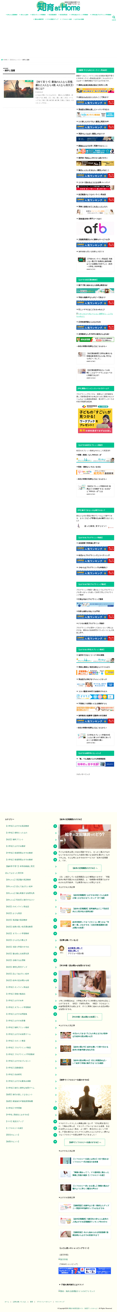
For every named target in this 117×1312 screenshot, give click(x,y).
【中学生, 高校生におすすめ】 (17, 1115)
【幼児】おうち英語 (13, 913)
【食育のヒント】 (12, 1141)
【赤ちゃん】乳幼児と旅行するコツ (20, 900)
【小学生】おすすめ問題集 (16, 1014)
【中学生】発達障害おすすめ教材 (19, 853)
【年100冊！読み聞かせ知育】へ (84, 1017)
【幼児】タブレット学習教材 (17, 933)
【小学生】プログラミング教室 (18, 1047)
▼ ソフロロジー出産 (66, 19)
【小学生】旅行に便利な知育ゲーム (20, 1088)
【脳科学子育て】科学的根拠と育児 (20, 866)
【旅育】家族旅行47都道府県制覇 (19, 1101)
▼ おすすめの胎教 (78, 19)
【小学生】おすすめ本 (14, 1000)
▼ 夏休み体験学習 (38, 19)
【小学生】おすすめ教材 (15, 846)
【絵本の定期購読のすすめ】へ (84, 868)
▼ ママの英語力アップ (51, 19)
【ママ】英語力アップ (14, 1121)
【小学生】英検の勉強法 (15, 994)
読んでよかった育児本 (14, 873)
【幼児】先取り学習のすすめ (17, 947)
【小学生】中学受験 (13, 1108)
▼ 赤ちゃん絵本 (23, 14)
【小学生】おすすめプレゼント (18, 1061)
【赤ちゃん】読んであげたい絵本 (19, 886)
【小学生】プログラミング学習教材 (20, 1054)
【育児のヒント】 (12, 1135)
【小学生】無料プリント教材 (17, 1027)
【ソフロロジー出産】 (14, 1128)
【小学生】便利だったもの (16, 833)
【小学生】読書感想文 (14, 1068)
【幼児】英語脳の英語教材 (16, 920)
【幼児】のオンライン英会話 (17, 906)
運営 (31, 1302)
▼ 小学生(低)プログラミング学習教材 (100, 14)
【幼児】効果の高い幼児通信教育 (19, 927)
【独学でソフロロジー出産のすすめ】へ (84, 1142)
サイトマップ (59, 1302)
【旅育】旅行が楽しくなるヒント (19, 1094)
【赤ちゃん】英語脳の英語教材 (18, 880)
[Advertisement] (58, 40)
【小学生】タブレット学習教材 (18, 1007)
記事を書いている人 (19, 1302)
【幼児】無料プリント (14, 839)
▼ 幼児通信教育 (52, 14)
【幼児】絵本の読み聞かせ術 (17, 980)
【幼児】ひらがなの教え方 (16, 940)
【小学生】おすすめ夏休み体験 (18, 1081)
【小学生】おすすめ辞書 (15, 1021)
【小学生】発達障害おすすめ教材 (19, 860)
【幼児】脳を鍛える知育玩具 (17, 953)
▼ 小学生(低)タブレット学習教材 (78, 14)
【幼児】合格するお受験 (15, 960)
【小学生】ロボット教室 (15, 1041)
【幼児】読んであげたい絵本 (17, 974)
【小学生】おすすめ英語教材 (17, 826)
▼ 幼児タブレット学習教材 (38, 14)
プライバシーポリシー (44, 1302)
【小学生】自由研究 (13, 1074)
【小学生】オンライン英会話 (17, 987)
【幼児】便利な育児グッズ (16, 967)
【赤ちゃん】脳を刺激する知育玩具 (20, 893)
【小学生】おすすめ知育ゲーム (18, 1034)
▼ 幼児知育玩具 (62, 14)
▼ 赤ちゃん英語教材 (11, 14)
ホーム (7, 1302)
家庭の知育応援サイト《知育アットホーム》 (83, 1308)
